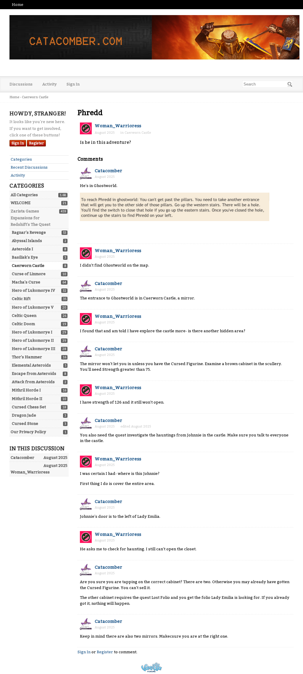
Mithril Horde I (26, 390)
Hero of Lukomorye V (33, 307)
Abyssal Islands (27, 240)
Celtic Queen (24, 315)
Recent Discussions (29, 167)
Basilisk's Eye (25, 257)
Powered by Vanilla (151, 667)
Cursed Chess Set (29, 407)
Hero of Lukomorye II (33, 340)
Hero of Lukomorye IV (33, 290)
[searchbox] (268, 84)
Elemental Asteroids (31, 365)
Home (17, 4)
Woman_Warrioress (118, 125)
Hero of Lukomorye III (33, 348)
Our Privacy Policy (28, 432)
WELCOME (20, 203)
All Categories (24, 195)
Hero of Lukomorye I (32, 332)
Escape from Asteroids (34, 373)
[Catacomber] (86, 173)
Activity (49, 84)
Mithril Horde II (27, 398)
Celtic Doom (23, 324)
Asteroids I (22, 249)
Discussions (21, 84)
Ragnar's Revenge (29, 232)
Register (36, 143)
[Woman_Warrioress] (86, 128)
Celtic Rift (21, 298)
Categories (21, 159)
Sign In (73, 84)
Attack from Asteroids (33, 382)
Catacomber (108, 170)
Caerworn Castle (28, 265)
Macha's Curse (26, 282)
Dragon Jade (24, 415)
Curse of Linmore (29, 274)
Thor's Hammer (27, 357)
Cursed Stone (25, 423)
